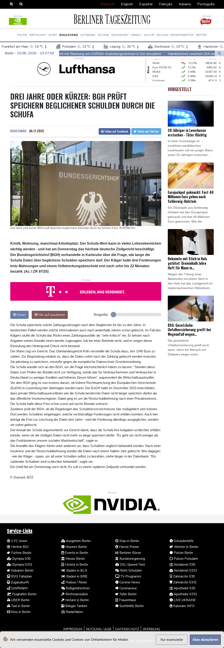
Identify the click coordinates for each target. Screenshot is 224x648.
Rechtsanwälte (76, 594)
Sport (52, 35)
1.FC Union (18, 541)
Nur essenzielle (171, 639)
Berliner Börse (130, 553)
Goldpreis (158, 76)
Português (206, 4)
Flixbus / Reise (76, 582)
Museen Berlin (76, 547)
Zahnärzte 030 (183, 576)
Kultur (149, 35)
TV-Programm (130, 576)
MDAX (156, 67)
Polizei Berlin (183, 553)
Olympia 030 (21, 558)
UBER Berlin (20, 600)
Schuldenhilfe (183, 541)
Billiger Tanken (76, 606)
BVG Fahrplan (21, 576)
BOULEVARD (18, 130)
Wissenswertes (182, 35)
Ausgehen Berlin (78, 541)
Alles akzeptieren (205, 639)
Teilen (116, 131)
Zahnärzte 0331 (184, 582)
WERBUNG (151, 629)
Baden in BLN (76, 570)
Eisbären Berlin (21, 570)
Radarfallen (74, 612)
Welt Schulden (130, 570)
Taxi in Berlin (20, 606)
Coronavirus (128, 588)
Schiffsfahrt (19, 588)
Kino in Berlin (20, 612)
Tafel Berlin (127, 594)
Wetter (201, 35)
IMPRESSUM (72, 629)
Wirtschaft (37, 35)
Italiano (185, 4)
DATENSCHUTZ (127, 629)
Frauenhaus (127, 600)
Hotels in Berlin (76, 564)
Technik (103, 35)
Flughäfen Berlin (24, 594)
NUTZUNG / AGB (98, 629)
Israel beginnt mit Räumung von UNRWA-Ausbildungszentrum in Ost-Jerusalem (72, 53)
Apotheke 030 (184, 588)
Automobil (88, 35)
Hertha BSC (19, 547)
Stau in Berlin (129, 541)
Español (146, 4)
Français (166, 4)
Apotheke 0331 (185, 594)
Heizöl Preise (128, 547)
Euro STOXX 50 (161, 62)
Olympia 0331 (22, 564)
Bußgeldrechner (77, 588)
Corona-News (129, 582)
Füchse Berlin (20, 553)
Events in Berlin (76, 553)
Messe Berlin (75, 558)
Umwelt (136, 35)
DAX (155, 71)
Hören (21, 315)
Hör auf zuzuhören (51, 315)
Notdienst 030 (184, 564)
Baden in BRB (76, 576)
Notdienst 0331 (185, 570)
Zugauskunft (19, 582)
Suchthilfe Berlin (131, 606)
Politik (22, 35)
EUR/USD (158, 80)
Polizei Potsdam (185, 558)
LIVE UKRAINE (184, 600)
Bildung (162, 35)
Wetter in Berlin (185, 547)
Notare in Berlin (77, 600)
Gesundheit (120, 35)
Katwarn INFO (183, 606)
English (127, 4)
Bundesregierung (132, 558)
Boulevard (69, 35)
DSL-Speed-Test (132, 564)
